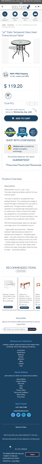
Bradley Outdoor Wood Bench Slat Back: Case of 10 (9, 296)
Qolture (24, 449)
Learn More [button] (16, 461)
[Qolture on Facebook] (13, 415)
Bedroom (21, 355)
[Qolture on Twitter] (18, 415)
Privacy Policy (21, 390)
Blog (21, 388)
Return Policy (21, 394)
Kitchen (21, 357)
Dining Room (21, 352)
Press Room (21, 397)
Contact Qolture (21, 381)
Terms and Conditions (21, 392)
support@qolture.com (21, 411)
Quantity (9, 103)
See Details (8, 307)
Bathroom (21, 359)
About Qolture (21, 379)
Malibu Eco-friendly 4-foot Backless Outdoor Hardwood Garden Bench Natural (25, 298)
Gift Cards (21, 383)
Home (3, 25)
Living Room (21, 350)
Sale (21, 366)
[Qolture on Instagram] (24, 415)
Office (21, 361)
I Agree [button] (32, 454)
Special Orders (21, 427)
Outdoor (10, 25)
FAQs (21, 386)
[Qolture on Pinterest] (29, 415)
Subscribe (32, 329)
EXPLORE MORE (21, 271)
